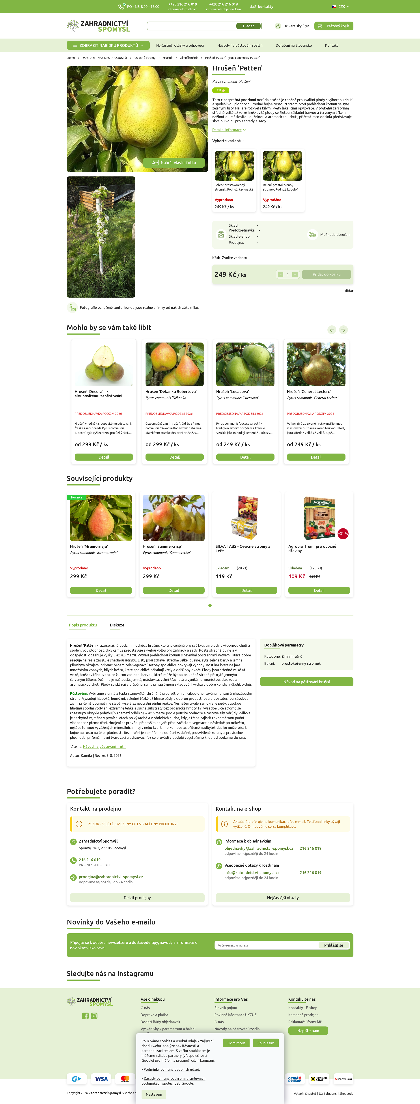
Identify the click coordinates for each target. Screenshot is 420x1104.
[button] (104, 441)
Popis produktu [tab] (83, 625)
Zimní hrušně (292, 656)
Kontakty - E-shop (302, 1008)
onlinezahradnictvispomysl (85, 1016)
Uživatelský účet (296, 26)
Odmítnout (236, 1043)
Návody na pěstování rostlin (237, 1029)
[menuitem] (108, 45)
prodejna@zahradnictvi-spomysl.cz (111, 876)
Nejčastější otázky (283, 897)
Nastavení (154, 1094)
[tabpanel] (101, 544)
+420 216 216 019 (182, 4)
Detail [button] (104, 457)
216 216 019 (90, 860)
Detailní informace (227, 130)
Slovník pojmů (226, 1008)
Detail (101, 590)
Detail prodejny (137, 897)
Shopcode (346, 1093)
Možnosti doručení (335, 235)
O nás (145, 1008)
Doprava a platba (154, 1015)
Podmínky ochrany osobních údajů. (172, 1069)
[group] (104, 401)
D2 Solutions (328, 1093)
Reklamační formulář (304, 1022)
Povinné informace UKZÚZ (236, 1015)
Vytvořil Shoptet (305, 1093)
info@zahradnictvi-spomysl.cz (252, 872)
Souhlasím (266, 1043)
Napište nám (308, 1030)
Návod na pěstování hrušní (104, 746)
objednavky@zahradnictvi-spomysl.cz (258, 848)
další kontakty (261, 7)
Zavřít (222, 291)
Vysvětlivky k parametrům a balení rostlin (168, 1031)
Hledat (248, 26)
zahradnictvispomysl (94, 1016)
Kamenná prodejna (303, 1015)
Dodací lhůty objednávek (160, 1022)
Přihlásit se (333, 945)
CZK (341, 7)
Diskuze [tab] (117, 625)
